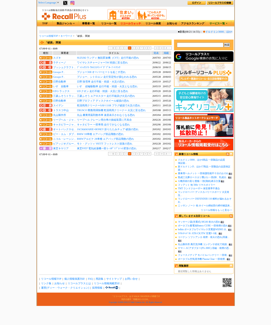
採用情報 (97, 287)
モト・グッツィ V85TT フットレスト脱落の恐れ (104, 143)
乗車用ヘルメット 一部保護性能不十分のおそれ (203, 173)
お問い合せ (131, 278)
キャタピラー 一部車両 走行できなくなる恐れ (103, 124)
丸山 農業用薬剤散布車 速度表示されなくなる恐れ (106, 115)
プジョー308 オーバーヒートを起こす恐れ (101, 72)
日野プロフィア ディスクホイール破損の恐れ (103, 100)
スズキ (57, 57)
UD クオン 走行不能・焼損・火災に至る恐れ (102, 91)
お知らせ (172, 23)
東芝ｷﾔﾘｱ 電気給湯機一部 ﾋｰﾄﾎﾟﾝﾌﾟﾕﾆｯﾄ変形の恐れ (106, 148)
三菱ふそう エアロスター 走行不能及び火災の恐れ (106, 96)
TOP (45, 23)
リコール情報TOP (48, 36)
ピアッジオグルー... (64, 143)
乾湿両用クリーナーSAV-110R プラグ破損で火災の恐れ (108, 105)
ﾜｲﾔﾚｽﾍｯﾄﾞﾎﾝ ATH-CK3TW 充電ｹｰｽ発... (198, 233)
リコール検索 (153, 23)
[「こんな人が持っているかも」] (151, 18)
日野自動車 (59, 81)
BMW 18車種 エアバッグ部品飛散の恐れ (100, 134)
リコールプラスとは (79, 283)
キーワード (66, 36)
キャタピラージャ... (64, 124)
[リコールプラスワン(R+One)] (112, 287)
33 (157, 48)
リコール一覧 (109, 23)
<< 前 (111, 48)
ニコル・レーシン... (64, 139)
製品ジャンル (66, 23)
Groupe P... (59, 72)
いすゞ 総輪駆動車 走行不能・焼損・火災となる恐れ (107, 86)
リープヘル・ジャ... (64, 119)
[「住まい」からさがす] (121, 18)
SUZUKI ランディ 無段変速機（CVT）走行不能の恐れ (108, 57)
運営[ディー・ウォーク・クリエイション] (65, 287)
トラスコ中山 (61, 110)
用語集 (99, 278)
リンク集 (46, 283)
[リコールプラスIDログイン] (196, 4)
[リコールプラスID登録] (220, 4)
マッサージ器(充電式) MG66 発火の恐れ (199, 222)
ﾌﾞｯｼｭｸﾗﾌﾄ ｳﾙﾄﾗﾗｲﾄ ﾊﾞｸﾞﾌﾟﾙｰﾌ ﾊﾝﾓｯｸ (98, 67)
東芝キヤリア (61, 148)
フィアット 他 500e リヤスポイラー (196, 185)
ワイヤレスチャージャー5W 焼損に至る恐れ (102, 62)
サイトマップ (114, 278)
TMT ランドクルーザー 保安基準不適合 (199, 188)
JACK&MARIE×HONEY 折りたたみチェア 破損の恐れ (107, 129)
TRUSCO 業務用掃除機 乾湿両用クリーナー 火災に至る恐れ (111, 110)
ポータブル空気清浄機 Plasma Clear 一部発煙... (202, 259)
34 (161, 48)
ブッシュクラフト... (64, 67)
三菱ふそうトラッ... (64, 96)
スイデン (58, 105)
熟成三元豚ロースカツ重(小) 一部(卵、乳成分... (203, 177)
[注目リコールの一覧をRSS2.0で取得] (231, 216)
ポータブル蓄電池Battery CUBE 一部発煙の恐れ (203, 225)
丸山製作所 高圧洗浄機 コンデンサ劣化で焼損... (203, 244)
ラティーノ (59, 62)
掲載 (166, 53)
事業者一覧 (88, 23)
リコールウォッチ (130, 23)
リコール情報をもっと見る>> (216, 210)
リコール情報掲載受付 (107, 283)
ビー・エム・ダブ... (64, 134)
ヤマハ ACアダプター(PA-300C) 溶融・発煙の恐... (204, 248)
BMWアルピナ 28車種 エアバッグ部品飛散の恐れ (105, 139)
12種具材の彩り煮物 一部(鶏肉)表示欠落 (199, 181)
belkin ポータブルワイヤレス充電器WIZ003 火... (203, 229)
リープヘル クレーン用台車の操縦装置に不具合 (104, 119)
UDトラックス (61, 91)
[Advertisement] (105, 189)
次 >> (167, 48)
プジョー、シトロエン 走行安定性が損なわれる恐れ (107, 77)
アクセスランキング (192, 23)
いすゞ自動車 (61, 86)
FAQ (90, 278)
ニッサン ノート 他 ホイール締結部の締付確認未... (205, 205)
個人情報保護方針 (74, 278)
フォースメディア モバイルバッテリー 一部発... (203, 255)
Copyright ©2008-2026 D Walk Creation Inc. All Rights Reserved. (135, 302)
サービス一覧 (218, 23)
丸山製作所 (59, 115)
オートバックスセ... (64, 129)
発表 (156, 53)
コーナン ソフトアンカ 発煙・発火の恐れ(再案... (203, 237)
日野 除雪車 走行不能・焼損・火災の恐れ (101, 81)
